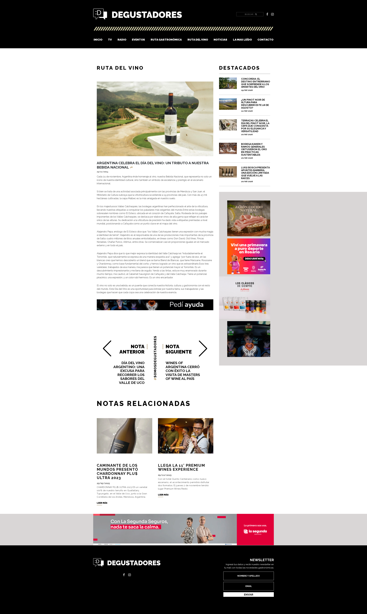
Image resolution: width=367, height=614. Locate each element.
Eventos (138, 39)
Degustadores (137, 14)
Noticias (220, 39)
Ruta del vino (198, 39)
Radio (122, 39)
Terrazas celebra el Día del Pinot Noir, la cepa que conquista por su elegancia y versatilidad (255, 127)
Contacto (265, 39)
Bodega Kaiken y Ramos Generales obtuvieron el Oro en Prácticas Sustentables (254, 151)
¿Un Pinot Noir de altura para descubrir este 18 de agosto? (255, 105)
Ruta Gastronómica (166, 39)
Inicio (98, 39)
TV (110, 39)
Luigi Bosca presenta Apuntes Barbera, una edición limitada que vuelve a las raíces (255, 174)
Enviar (248, 594)
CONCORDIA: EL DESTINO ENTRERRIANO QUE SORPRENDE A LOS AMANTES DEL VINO (255, 84)
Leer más (102, 503)
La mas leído (242, 39)
